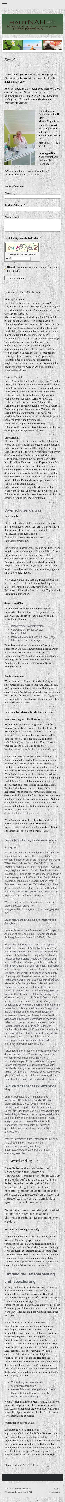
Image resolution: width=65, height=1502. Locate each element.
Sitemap (27, 1488)
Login (57, 1488)
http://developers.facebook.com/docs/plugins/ (33, 749)
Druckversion (15, 1488)
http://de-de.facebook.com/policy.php (19, 810)
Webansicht (54, 1491)
